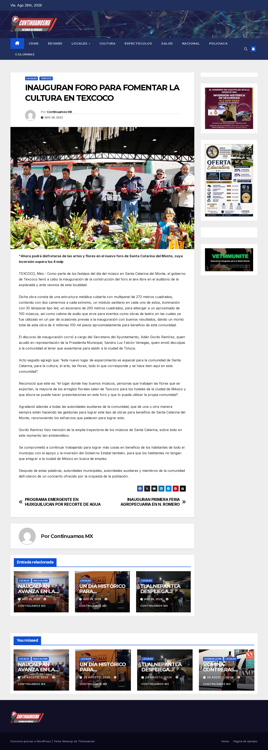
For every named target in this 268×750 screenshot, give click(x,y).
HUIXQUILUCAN (213, 659)
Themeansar (86, 741)
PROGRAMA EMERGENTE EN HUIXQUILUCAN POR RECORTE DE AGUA (63, 502)
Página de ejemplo (245, 741)
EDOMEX (55, 43)
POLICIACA (218, 43)
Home (225, 741)
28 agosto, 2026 (35, 677)
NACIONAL (191, 43)
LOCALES (80, 43)
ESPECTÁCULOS (138, 43)
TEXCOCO (46, 78)
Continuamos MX (59, 112)
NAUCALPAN (41, 580)
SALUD (167, 43)
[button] (245, 49)
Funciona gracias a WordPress (31, 741)
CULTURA (107, 43)
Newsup (67, 741)
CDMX (34, 43)
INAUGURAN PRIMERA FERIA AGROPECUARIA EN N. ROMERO (150, 502)
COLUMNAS (25, 54)
